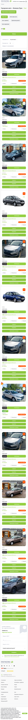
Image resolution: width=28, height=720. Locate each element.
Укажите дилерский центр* (9, 648)
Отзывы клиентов (4, 684)
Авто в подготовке (5, 24)
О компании (3, 680)
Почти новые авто (13, 16)
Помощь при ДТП (4, 701)
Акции (15, 686)
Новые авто (4, 16)
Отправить (14, 652)
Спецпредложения (4, 692)
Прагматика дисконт (16, 20)
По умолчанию (13, 39)
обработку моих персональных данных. (11, 656)
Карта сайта (16, 696)
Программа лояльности (18, 694)
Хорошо (24, 713)
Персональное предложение (8, 11)
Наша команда (4, 686)
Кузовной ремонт (17, 689)
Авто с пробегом (5, 20)
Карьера (2, 689)
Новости (2, 682)
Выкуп (15, 684)
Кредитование (4, 699)
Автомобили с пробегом (19, 682)
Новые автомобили (18, 680)
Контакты (16, 699)
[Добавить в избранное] (24, 52)
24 (10, 43)
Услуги (2, 694)
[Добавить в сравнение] (24, 55)
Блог (15, 692)
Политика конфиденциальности (8, 676)
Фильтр (14, 34)
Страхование (3, 696)
